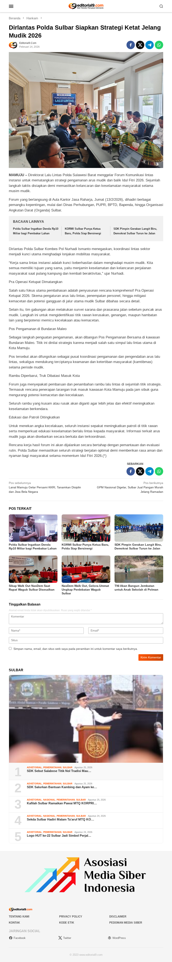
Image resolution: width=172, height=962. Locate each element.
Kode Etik (66, 922)
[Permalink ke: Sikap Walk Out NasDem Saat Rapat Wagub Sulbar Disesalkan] (33, 569)
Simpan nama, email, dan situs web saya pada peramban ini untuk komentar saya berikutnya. (75, 648)
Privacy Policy (70, 916)
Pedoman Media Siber (125, 922)
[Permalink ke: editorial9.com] (13, 44)
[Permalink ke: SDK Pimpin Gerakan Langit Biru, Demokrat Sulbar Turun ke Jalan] (139, 528)
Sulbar (67, 767)
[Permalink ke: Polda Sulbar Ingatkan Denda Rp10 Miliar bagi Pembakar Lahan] (33, 528)
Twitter (67, 938)
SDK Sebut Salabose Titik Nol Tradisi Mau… (59, 771)
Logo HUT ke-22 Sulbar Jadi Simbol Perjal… (59, 835)
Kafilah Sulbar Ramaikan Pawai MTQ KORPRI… (62, 803)
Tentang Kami (19, 916)
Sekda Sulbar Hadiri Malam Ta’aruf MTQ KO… (60, 819)
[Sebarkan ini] (130, 45)
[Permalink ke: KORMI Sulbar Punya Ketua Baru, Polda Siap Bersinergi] (86, 528)
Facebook (20, 938)
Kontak (14, 922)
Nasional (49, 799)
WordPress (119, 938)
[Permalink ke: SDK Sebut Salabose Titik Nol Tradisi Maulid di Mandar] (86, 719)
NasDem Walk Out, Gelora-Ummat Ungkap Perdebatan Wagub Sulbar (85, 589)
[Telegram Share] (149, 45)
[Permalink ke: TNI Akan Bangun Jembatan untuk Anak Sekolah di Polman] (139, 569)
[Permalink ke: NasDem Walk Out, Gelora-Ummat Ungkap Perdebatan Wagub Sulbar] (86, 569)
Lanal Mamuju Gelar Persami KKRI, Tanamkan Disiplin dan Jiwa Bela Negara (45, 487)
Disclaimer (117, 916)
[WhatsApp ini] (159, 45)
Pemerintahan (52, 767)
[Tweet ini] (140, 45)
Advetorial (34, 767)
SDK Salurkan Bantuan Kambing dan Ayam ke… (62, 787)
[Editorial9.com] (86, 6)
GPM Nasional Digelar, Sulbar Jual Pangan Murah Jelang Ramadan (130, 487)
